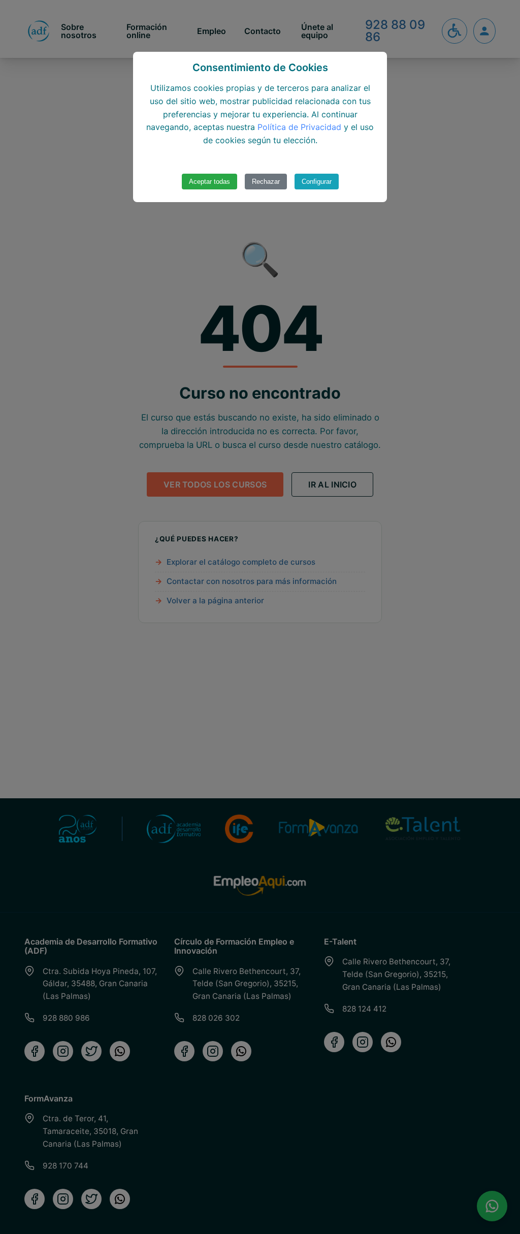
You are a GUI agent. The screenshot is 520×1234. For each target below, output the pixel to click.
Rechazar (266, 181)
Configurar (317, 181)
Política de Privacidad (299, 127)
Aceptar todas (209, 181)
